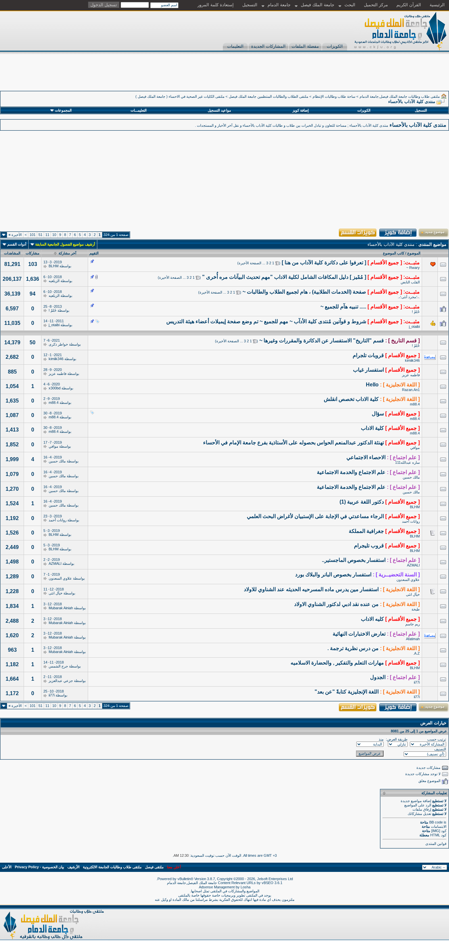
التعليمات (235, 46)
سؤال (378, 413)
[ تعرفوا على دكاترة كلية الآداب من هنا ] (324, 262)
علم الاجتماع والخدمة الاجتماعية (351, 472)
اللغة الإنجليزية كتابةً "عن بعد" (347, 691)
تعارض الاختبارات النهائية (359, 634)
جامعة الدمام (279, 4)
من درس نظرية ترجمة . (353, 648)
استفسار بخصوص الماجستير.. (354, 560)
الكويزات (335, 46)
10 (54, 235)
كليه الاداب (372, 619)
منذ (381, 739)
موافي (415, 448)
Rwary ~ (413, 268)
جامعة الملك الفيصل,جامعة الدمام (192, 883)
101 (32, 235)
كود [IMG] (438, 831)
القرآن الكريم (408, 4)
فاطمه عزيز (411, 375)
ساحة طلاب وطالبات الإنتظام (334, 96)
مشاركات (32, 253)
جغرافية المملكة (366, 531)
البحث (349, 4)
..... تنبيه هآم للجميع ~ (343, 306)
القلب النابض (410, 282)
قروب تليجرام (369, 545)
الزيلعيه (54, 281)
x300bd (54, 388)
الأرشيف (73, 867)
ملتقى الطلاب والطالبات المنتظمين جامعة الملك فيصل (268, 96)
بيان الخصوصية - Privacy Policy (39, 867)
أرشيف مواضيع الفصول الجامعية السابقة (65, 244)
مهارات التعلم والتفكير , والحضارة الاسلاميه (337, 663)
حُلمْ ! (416, 312)
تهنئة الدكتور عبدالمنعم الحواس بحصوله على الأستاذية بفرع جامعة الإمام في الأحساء (293, 442)
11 (47, 235)
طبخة (416, 609)
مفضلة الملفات (305, 46)
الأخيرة (15, 235)
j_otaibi (414, 326)
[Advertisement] (329, 76)
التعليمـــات (138, 110)
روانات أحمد (411, 521)
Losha (245, 887)
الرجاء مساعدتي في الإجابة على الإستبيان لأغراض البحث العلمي (315, 516)
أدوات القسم (16, 244)
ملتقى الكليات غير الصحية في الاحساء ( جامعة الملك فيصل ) (180, 96)
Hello (372, 384)
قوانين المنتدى (435, 844)
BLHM (54, 266)
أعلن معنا (174, 867)
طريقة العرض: (397, 739)
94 (32, 294)
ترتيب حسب (436, 739)
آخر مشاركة (67, 253)
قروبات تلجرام (368, 355)
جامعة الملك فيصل (317, 4)
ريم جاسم (412, 624)
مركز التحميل (376, 4)
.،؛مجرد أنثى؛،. (409, 297)
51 (40, 235)
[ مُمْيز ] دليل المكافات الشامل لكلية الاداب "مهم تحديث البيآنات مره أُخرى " (284, 277)
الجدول (378, 677)
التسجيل (249, 4)
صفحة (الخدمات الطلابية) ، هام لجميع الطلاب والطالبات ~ (304, 292)
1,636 (32, 279)
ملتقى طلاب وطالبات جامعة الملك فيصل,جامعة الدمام (400, 96)
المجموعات (63, 110)
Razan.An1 (411, 390)
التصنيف (440, 749)
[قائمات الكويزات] (357, 236)
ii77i (417, 682)
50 (32, 342)
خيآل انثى (413, 594)
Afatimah (413, 639)
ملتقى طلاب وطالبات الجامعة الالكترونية (112, 867)
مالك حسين (57, 461)
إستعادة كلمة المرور (216, 4)
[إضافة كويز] (398, 236)
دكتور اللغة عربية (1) (362, 502)
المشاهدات (12, 253)
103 (32, 264)
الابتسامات (438, 826)
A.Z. (416, 653)
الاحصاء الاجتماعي (366, 457)
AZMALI (413, 565)
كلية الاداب (372, 428)
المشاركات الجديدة (268, 46)
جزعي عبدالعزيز (61, 681)
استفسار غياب (368, 370)
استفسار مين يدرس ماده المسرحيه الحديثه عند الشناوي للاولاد (311, 589)
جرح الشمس (58, 666)
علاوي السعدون (408, 580)
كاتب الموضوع (393, 253)
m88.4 (415, 404)
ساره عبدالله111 (407, 462)
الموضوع (413, 253)
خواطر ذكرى (58, 344)
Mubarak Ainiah (61, 608)
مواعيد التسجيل (219, 110)
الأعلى (7, 867)
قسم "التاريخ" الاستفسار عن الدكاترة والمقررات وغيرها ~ (321, 340)
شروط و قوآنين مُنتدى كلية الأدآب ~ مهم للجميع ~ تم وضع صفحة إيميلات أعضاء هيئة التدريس (266, 321)
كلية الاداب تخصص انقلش (351, 399)
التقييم (94, 253)
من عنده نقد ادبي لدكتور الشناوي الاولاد (336, 604)
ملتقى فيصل (154, 867)
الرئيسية (437, 4)
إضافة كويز (301, 110)
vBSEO (267, 883)
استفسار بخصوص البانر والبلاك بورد (333, 574)
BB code (436, 822)
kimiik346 (412, 360)
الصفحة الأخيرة (250, 263)
